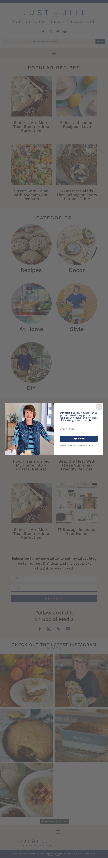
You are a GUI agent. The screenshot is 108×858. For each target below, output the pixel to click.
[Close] (99, 407)
